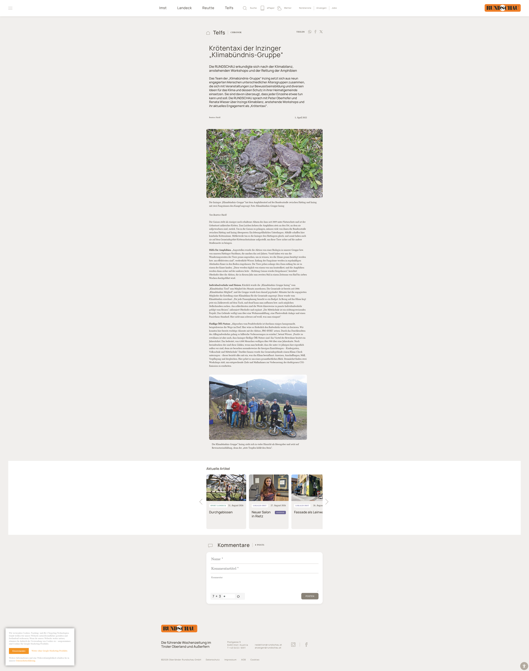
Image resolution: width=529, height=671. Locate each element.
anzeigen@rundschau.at (268, 647)
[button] (328, 502)
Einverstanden (18, 651)
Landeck (184, 8)
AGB (243, 659)
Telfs (229, 8)
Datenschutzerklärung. (26, 661)
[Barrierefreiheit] (524, 666)
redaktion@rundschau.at (268, 644)
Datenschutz (213, 659)
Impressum (230, 659)
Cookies (254, 659)
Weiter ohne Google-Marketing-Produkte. (50, 651)
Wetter (288, 7)
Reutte (208, 8)
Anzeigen (321, 7)
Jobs (334, 7)
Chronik (236, 32)
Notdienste (305, 7)
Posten (310, 596)
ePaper (270, 7)
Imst (163, 8)
